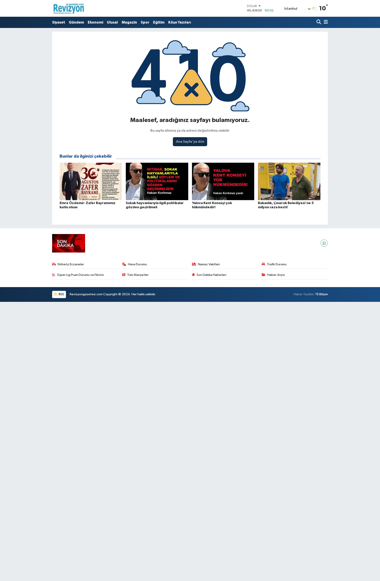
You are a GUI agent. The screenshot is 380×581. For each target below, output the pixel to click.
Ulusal (112, 22)
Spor (145, 22)
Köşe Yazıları (179, 22)
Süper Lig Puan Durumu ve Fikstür (80, 275)
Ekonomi (95, 22)
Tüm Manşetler (138, 275)
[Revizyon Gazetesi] (68, 8)
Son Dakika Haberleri (211, 275)
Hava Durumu (137, 264)
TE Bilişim (321, 294)
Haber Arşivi (276, 275)
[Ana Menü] (325, 22)
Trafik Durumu (277, 264)
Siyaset (58, 22)
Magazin (129, 22)
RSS (61, 294)
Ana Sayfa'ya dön (190, 142)
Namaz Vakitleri (209, 264)
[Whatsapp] (324, 243)
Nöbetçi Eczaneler (71, 264)
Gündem (76, 22)
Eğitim (158, 22)
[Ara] (319, 22)
